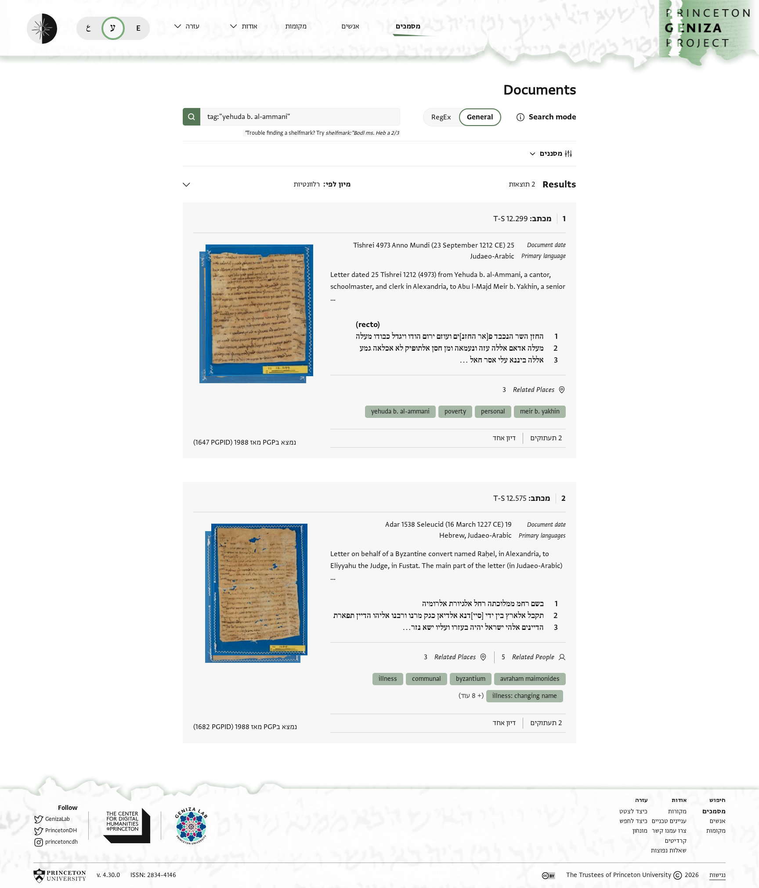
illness (388, 679)
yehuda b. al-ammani (400, 411)
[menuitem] (421, 30)
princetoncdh (61, 841)
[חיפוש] (191, 117)
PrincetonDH (61, 830)
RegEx (441, 117)
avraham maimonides (530, 679)
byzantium (470, 679)
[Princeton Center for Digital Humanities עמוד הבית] (119, 825)
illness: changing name (524, 696)
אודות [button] (249, 26)
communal (426, 679)
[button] (709, 33)
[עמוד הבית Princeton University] (59, 875)
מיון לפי (338, 184)
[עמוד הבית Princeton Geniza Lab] (184, 825)
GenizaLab (57, 819)
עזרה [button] (192, 26)
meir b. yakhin (540, 411)
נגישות (717, 875)
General (480, 117)
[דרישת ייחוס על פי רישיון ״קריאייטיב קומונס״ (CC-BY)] (549, 875)
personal (493, 411)
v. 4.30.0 (108, 875)
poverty (455, 411)
